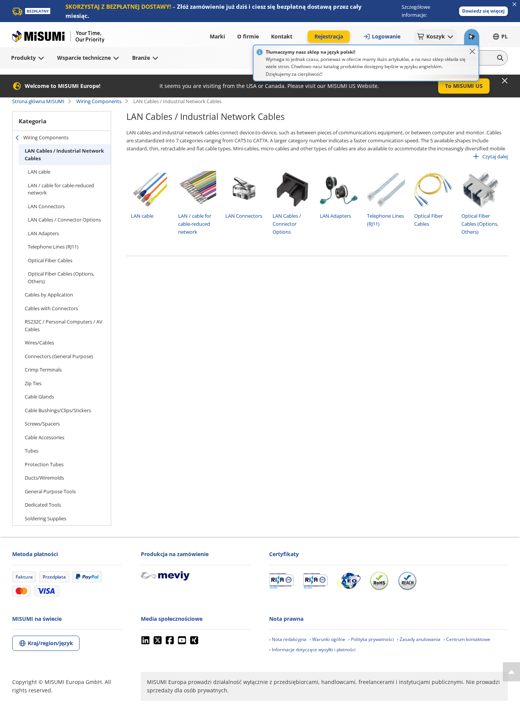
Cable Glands (39, 396)
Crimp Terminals (43, 369)
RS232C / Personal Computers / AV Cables (63, 325)
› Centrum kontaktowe (466, 639)
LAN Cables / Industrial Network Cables (64, 154)
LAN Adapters (43, 233)
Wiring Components (98, 101)
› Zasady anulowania (418, 639)
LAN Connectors (46, 206)
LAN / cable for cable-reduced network (61, 189)
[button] (483, 11)
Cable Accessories (44, 437)
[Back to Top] (511, 671)
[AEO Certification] (348, 580)
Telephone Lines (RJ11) (53, 246)
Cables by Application (49, 294)
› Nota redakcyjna (287, 639)
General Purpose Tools (50, 491)
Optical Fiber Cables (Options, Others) (61, 277)
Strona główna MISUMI (38, 101)
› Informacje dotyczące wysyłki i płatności (312, 649)
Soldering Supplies (45, 518)
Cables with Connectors (51, 308)
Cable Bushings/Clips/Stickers (58, 410)
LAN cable (39, 171)
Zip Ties (33, 383)
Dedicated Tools (43, 504)
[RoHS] (379, 580)
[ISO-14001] (315, 580)
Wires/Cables (39, 342)
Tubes (31, 450)
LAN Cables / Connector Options (64, 219)
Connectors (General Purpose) (59, 356)
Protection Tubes (44, 464)
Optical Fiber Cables (50, 260)
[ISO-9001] (281, 580)
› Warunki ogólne (327, 639)
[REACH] (407, 580)
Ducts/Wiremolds (44, 477)
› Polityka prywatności (371, 639)
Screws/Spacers (42, 423)
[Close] (472, 51)
